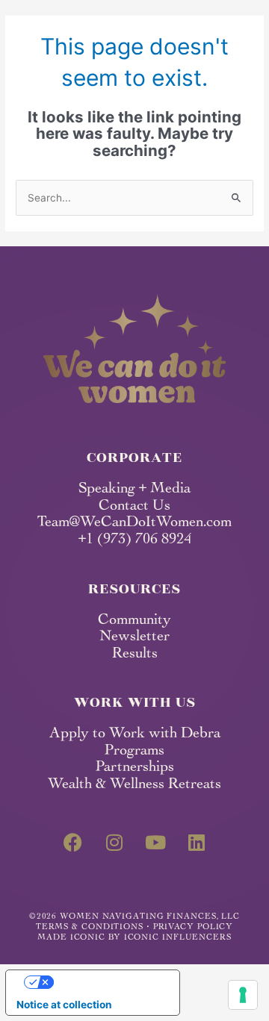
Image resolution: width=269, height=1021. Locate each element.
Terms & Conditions (89, 927)
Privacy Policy (193, 927)
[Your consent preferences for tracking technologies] (243, 995)
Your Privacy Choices (107, 981)
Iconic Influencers (178, 938)
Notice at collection (64, 1005)
